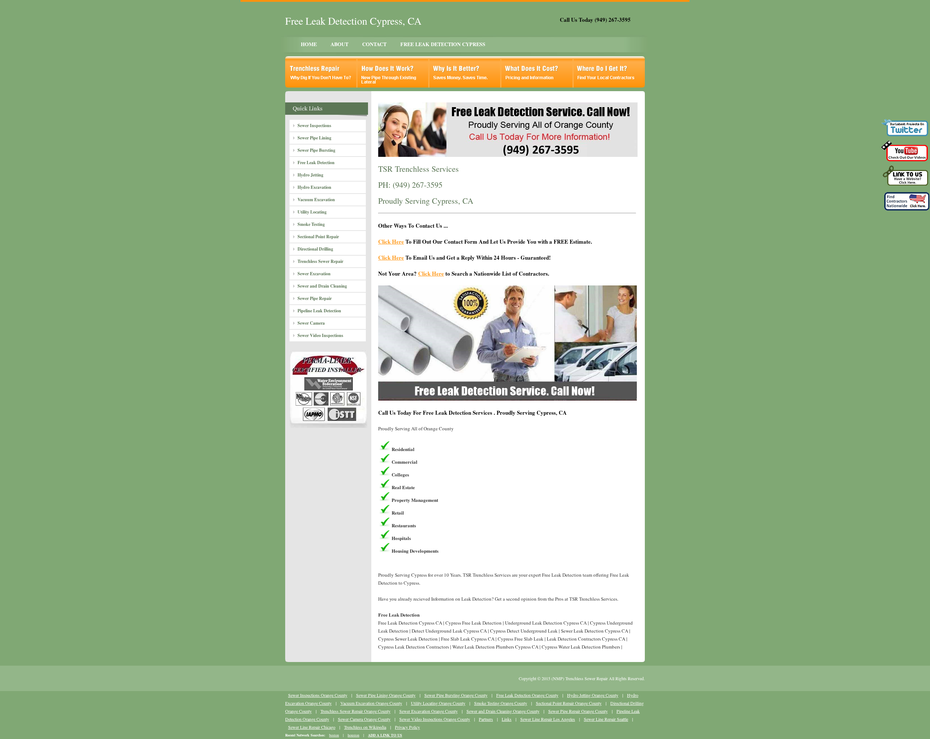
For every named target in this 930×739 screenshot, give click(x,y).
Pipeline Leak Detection (319, 311)
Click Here (391, 241)
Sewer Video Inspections (320, 335)
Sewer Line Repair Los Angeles (547, 719)
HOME (309, 44)
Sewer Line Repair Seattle (606, 719)
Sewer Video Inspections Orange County (434, 719)
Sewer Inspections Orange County (317, 695)
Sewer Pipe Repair (315, 298)
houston (353, 735)
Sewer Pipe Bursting (316, 150)
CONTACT (374, 44)
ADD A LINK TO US (385, 735)
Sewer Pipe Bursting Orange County (456, 695)
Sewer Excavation (314, 274)
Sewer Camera (311, 323)
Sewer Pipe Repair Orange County (578, 711)
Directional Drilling (315, 249)
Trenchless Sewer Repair (320, 261)
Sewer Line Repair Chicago (311, 727)
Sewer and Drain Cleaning (322, 286)
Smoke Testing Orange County (500, 703)
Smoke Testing (311, 224)
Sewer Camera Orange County (364, 719)
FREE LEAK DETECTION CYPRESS (442, 44)
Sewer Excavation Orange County (428, 711)
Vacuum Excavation (316, 199)
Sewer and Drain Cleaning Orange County (502, 711)
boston (334, 735)
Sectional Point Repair (318, 237)
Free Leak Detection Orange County (527, 695)
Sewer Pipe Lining (314, 138)
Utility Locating (312, 212)
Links (507, 719)
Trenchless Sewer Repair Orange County (355, 711)
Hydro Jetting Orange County (592, 695)
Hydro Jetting (310, 175)
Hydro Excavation (314, 187)
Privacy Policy (407, 727)
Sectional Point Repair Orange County (569, 703)
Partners (486, 719)
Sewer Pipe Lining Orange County (386, 695)
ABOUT (339, 44)
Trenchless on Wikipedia (365, 727)
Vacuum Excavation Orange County (371, 703)
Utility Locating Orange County (438, 703)
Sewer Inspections (314, 125)
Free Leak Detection (316, 162)
